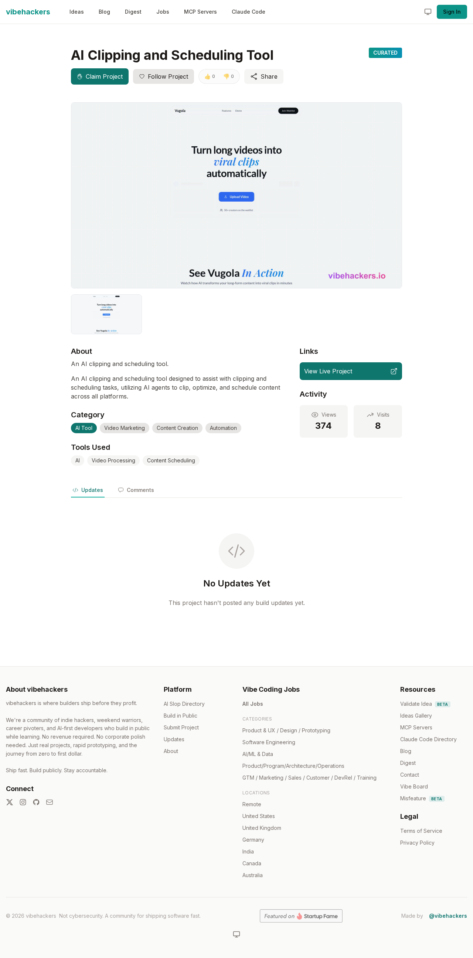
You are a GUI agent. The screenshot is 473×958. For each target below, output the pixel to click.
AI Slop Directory (184, 704)
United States (258, 816)
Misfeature (421, 798)
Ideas (76, 11)
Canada (251, 863)
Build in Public (180, 715)
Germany (253, 839)
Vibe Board (414, 786)
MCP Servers (200, 11)
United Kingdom (261, 828)
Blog (104, 11)
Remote (251, 804)
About (171, 751)
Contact (409, 774)
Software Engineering (268, 742)
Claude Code (248, 11)
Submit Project (181, 727)
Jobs (162, 11)
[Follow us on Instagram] (23, 802)
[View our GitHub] (36, 802)
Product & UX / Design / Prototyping (286, 730)
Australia (252, 875)
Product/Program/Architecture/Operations (293, 766)
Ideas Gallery (416, 715)
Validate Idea (424, 704)
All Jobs (252, 704)
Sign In (452, 11)
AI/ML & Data (257, 754)
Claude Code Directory (428, 739)
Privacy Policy (417, 842)
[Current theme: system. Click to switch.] (428, 12)
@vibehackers (448, 916)
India (248, 851)
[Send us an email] (49, 802)
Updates (174, 739)
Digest (133, 11)
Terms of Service (421, 831)
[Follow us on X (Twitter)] (9, 802)
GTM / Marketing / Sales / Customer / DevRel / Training (309, 777)
